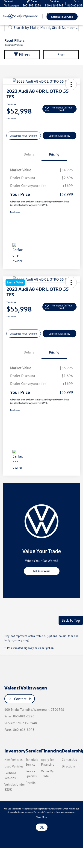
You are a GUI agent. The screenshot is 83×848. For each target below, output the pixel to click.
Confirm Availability (59, 135)
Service (33, 750)
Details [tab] (29, 154)
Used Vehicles (13, 766)
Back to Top (71, 620)
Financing (51, 750)
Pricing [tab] (54, 154)
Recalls (31, 783)
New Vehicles (13, 759)
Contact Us (22, 698)
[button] (71, 84)
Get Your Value (41, 571)
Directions (69, 766)
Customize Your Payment (23, 135)
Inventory (15, 750)
